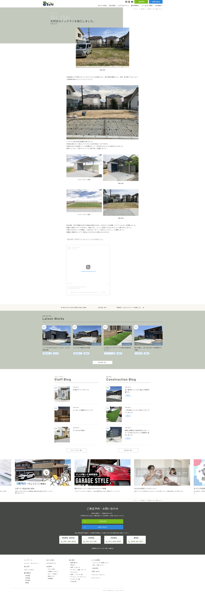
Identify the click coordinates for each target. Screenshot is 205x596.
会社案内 (158, 5)
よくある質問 (95, 560)
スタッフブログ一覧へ (76, 450)
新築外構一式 (47, 353)
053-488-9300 (114, 541)
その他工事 (139, 353)
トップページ (28, 560)
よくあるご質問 (147, 5)
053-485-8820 (69, 541)
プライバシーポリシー (98, 575)
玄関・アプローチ (75, 567)
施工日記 (27, 566)
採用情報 (50, 578)
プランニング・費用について (101, 562)
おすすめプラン (123, 5)
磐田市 (86, 353)
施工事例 (112, 5)
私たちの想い (102, 5)
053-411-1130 (91, 541)
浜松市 (56, 353)
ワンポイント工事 (109, 353)
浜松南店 (27, 580)
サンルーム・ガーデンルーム (78, 576)
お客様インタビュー (53, 571)
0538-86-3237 (137, 541)
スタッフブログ (29, 570)
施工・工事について (98, 565)
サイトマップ (95, 578)
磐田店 (27, 582)
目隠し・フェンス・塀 (76, 574)
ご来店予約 (141, 1)
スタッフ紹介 (51, 569)
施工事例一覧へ (102, 362)
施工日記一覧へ (102, 307)
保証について (51, 576)
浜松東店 (27, 577)
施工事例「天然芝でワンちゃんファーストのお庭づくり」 (85, 239)
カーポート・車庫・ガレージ (78, 569)
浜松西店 (27, 575)
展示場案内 (135, 5)
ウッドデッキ (74, 572)
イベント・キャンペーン (31, 563)
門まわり (72, 565)
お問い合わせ (156, 1)
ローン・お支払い (52, 573)
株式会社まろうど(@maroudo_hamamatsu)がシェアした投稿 (88, 292)
